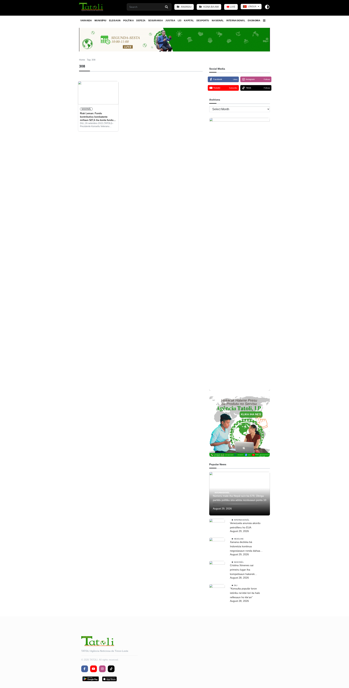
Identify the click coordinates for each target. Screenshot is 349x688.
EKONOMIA (254, 20)
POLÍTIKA (128, 20)
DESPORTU (202, 20)
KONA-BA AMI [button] (211, 6)
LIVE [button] (232, 6)
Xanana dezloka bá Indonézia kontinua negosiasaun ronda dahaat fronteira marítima (245, 547)
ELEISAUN (115, 20)
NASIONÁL (218, 20)
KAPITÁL (189, 20)
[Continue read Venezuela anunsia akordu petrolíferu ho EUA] (217, 526)
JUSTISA (170, 20)
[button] (91, 6)
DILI (236, 585)
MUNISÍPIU (100, 20)
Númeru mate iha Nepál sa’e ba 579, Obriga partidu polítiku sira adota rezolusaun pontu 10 (239, 498)
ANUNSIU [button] (185, 6)
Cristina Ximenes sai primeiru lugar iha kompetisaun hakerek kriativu (242, 570)
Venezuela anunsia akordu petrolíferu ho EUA (245, 525)
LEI (179, 20)
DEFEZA (140, 20)
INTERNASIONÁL (235, 20)
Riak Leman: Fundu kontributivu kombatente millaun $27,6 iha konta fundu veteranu (96, 117)
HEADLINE (239, 539)
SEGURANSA (155, 20)
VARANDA (86, 20)
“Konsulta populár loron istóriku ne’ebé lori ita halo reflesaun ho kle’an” (245, 593)
